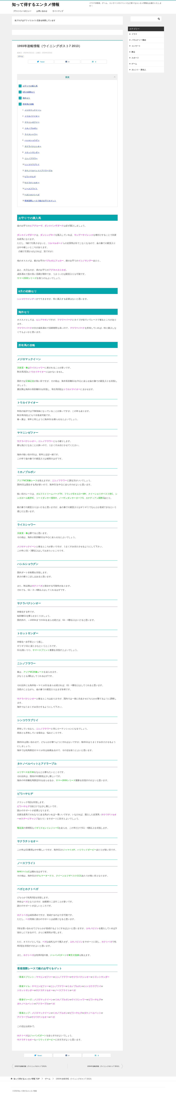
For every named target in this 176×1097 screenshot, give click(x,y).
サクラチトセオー (32, 183)
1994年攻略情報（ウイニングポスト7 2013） (103, 1066)
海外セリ (26, 98)
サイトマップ (57, 11)
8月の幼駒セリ (29, 92)
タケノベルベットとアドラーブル (38, 170)
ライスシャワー (31, 134)
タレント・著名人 (139, 70)
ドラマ (134, 34)
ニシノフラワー (31, 158)
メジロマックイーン (33, 110)
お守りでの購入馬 (30, 86)
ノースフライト (31, 189)
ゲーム (20, 56)
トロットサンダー (32, 152)
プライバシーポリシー (22, 11)
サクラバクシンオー (33, 146)
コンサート (136, 46)
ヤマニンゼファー (32, 122)
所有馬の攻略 (28, 104)
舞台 (133, 52)
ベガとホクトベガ (32, 195)
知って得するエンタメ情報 (35, 4)
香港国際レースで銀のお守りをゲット (40, 201)
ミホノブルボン (31, 128)
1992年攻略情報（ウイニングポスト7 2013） (31, 1066)
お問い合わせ (41, 11)
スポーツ (135, 58)
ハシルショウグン (32, 140)
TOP (27, 1079)
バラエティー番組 (139, 40)
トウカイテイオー (32, 116)
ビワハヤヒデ (30, 177)
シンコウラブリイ (32, 164)
